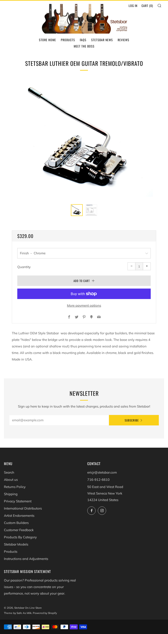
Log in (133, 5)
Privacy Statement (18, 501)
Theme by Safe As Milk (18, 613)
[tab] (77, 210)
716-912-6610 (98, 480)
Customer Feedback (19, 530)
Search (9, 472)
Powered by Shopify (45, 613)
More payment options (84, 305)
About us (11, 480)
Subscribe (132, 420)
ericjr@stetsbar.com (102, 472)
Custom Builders (16, 523)
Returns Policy (15, 487)
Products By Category (20, 537)
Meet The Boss (84, 46)
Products (68, 39)
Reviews (123, 39)
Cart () (147, 5)
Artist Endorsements (19, 515)
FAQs (83, 39)
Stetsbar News (102, 39)
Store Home (47, 39)
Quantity (24, 267)
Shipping (11, 494)
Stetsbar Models (16, 544)
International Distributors (23, 508)
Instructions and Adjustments (26, 559)
